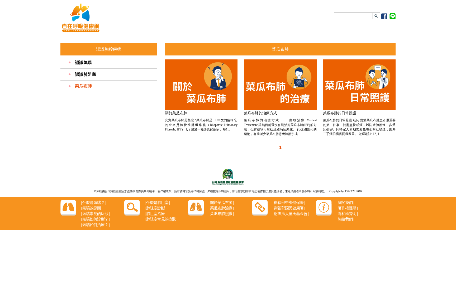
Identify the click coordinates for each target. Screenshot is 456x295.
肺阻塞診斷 (155, 208)
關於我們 (345, 202)
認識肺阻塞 (85, 74)
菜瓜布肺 (83, 86)
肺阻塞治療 (155, 214)
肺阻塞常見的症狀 (161, 219)
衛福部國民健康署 (289, 208)
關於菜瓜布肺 (221, 202)
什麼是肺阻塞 (157, 202)
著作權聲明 (347, 208)
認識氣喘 (83, 62)
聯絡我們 (345, 219)
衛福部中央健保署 (289, 202)
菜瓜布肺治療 (221, 208)
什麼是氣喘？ (93, 202)
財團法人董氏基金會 (290, 214)
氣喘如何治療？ (95, 225)
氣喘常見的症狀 (95, 214)
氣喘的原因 (91, 208)
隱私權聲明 (347, 214)
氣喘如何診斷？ (95, 219)
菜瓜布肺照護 (221, 214)
